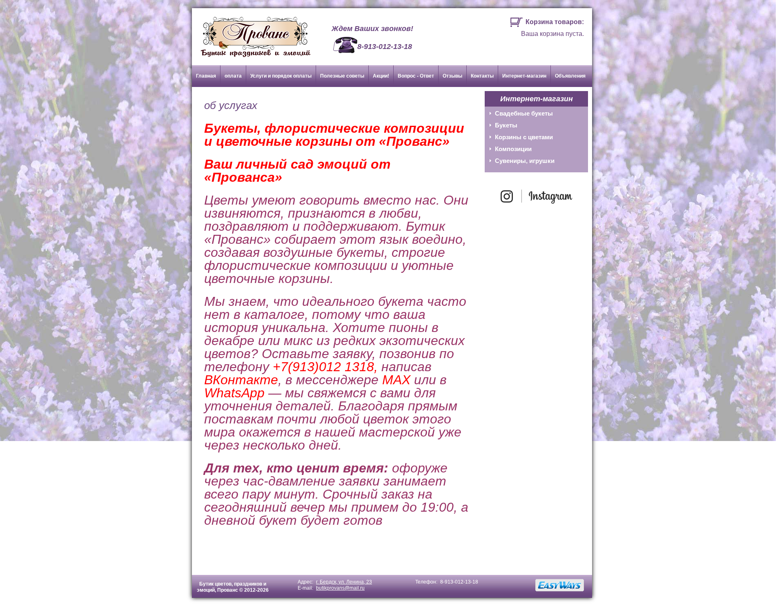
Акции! (381, 76)
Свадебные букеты (524, 113)
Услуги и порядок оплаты (281, 76)
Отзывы (452, 76)
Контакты (482, 76)
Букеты (506, 125)
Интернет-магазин (524, 76)
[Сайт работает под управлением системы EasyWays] (559, 585)
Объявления (570, 76)
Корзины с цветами (524, 137)
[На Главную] (251, 33)
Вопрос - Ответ (416, 76)
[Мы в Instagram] (536, 204)
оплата (233, 76)
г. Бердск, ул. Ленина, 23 (344, 582)
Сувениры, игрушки (525, 160)
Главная (206, 76)
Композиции (513, 148)
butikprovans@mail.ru (340, 588)
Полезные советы (342, 76)
